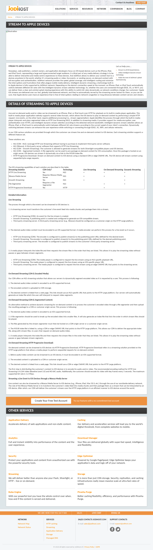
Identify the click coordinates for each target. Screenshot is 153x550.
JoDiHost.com (18, 8)
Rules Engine (14, 492)
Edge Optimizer (85, 456)
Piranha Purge (85, 492)
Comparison (116, 9)
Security (12, 456)
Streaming (13, 474)
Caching (81, 420)
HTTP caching (51, 524)
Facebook (112, 529)
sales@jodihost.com (92, 524)
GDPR (98, 547)
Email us (115, 513)
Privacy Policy (89, 547)
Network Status (24, 527)
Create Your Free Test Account (51, 401)
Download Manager (87, 438)
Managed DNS (52, 538)
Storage (81, 474)
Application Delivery (18, 420)
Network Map (23, 524)
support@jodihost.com (123, 524)
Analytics (12, 438)
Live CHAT (96, 513)
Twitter (118, 529)
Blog (129, 9)
